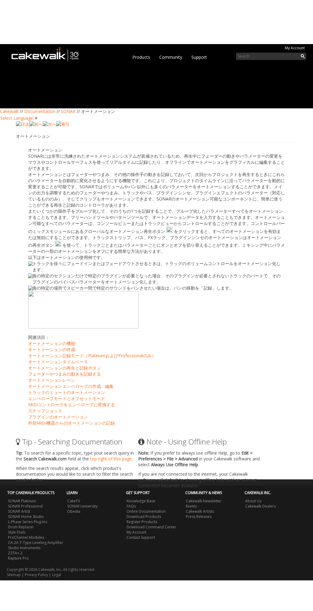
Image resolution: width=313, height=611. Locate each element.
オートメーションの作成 (51, 349)
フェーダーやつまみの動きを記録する (64, 374)
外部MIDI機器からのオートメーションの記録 (71, 423)
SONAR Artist (19, 511)
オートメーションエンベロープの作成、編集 (71, 386)
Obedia (73, 511)
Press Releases (199, 516)
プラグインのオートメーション (58, 417)
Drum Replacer (21, 527)
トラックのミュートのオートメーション (66, 392)
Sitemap (14, 574)
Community (170, 57)
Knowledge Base (141, 501)
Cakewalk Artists (200, 511)
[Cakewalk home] (48, 53)
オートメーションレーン (51, 380)
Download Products (144, 516)
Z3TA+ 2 (15, 553)
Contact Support (141, 537)
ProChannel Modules (26, 537)
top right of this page (111, 459)
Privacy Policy (36, 574)
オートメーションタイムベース (58, 362)
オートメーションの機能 (51, 343)
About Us (253, 501)
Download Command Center (151, 527)
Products (141, 57)
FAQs (131, 506)
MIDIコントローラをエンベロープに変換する (71, 404)
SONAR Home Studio (26, 516)
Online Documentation (146, 511)
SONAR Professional (25, 506)
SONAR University (82, 506)
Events (191, 506)
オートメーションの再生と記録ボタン (64, 368)
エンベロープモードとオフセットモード (66, 398)
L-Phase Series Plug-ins (27, 521)
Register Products (142, 521)
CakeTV (73, 501)
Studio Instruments (24, 547)
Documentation (39, 111)
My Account (295, 48)
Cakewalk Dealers (260, 506)
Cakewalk (9, 111)
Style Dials (16, 532)
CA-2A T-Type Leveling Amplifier (35, 542)
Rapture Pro (18, 558)
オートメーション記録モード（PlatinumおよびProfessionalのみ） (92, 355)
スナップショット (45, 411)
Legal (56, 574)
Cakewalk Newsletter (204, 501)
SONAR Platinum (22, 501)
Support (199, 57)
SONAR (68, 111)
